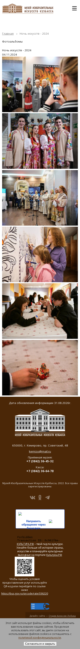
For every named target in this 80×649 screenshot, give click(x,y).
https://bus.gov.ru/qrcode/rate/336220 (24, 593)
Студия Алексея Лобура (62, 615)
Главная (8, 33)
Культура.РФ (54, 555)
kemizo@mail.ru (40, 451)
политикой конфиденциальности (39, 637)
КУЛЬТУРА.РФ (25, 544)
